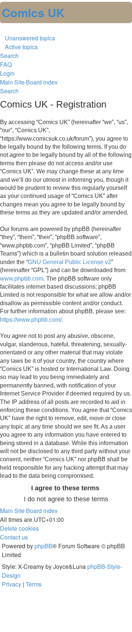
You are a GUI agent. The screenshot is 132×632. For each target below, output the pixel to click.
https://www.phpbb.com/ (31, 320)
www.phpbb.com (21, 278)
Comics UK (33, 12)
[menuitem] (27, 38)
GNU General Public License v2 (69, 262)
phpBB (43, 546)
